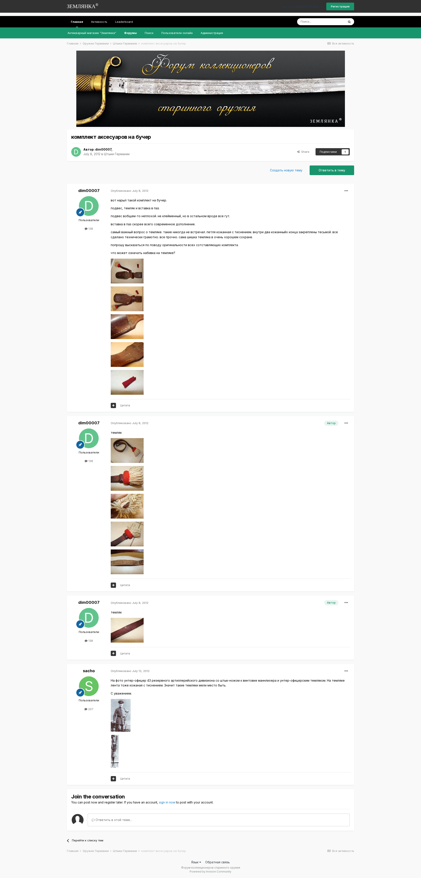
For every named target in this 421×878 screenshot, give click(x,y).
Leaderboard (124, 21)
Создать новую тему (286, 170)
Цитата (125, 405)
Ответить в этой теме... (113, 820)
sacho (89, 670)
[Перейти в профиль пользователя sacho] (89, 686)
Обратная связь (217, 862)
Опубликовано (129, 190)
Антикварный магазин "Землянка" (92, 33)
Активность (99, 21)
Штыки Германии (117, 154)
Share (304, 151)
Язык (195, 862)
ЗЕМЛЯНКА (82, 5)
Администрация (212, 33)
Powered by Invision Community (210, 871)
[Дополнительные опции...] (346, 191)
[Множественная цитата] (113, 405)
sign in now (167, 802)
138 (90, 228)
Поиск (149, 33)
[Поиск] (349, 21)
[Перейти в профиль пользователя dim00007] (76, 152)
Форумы (130, 33)
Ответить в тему (332, 170)
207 (90, 709)
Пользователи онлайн (177, 33)
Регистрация (340, 6)
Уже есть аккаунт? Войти (301, 6)
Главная (77, 21)
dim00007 (103, 149)
